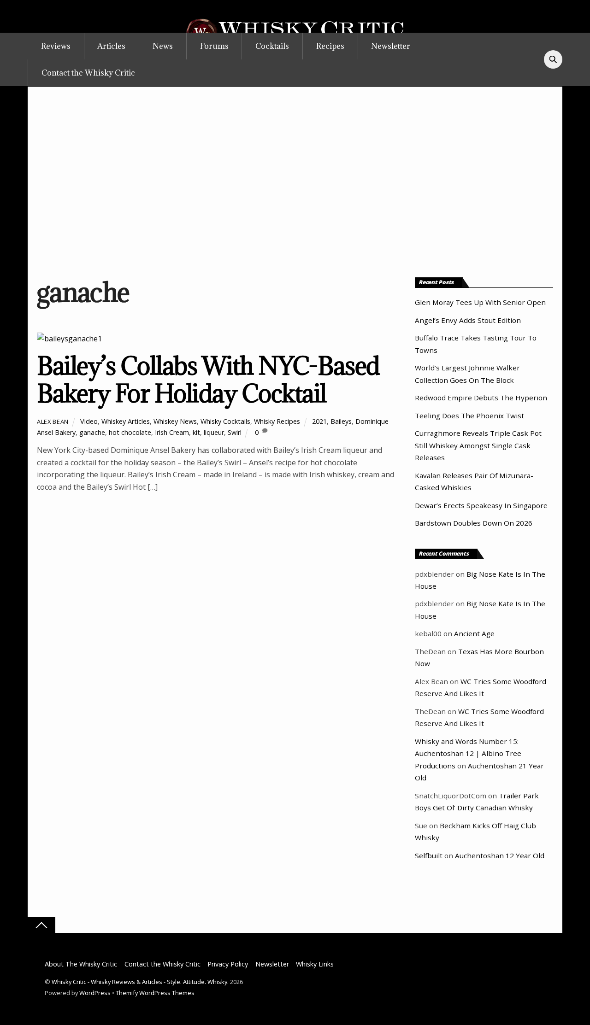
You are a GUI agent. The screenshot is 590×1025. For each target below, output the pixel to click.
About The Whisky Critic (81, 964)
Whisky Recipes (277, 421)
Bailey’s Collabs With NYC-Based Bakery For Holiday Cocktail (208, 379)
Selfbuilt (428, 855)
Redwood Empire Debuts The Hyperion (481, 397)
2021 (319, 421)
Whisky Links (315, 964)
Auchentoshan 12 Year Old (499, 855)
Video (89, 421)
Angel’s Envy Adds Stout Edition (468, 320)
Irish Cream (172, 432)
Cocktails (272, 46)
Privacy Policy (227, 964)
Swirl (235, 432)
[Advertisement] (295, 178)
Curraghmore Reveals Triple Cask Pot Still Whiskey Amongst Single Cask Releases (478, 445)
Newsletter (390, 46)
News (163, 46)
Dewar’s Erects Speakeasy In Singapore (481, 505)
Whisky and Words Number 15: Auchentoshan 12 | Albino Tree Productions (468, 753)
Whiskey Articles (125, 421)
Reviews (56, 46)
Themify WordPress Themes (155, 993)
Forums (214, 46)
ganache (92, 432)
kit (196, 432)
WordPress (95, 993)
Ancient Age (474, 633)
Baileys (341, 421)
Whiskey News (175, 421)
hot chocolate (130, 432)
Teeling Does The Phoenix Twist (469, 415)
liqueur (214, 432)
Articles (111, 46)
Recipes (330, 46)
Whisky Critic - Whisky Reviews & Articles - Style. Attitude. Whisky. (140, 982)
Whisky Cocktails (225, 421)
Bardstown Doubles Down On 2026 (473, 522)
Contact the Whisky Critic (88, 73)
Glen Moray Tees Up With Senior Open (480, 302)
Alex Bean (53, 421)
